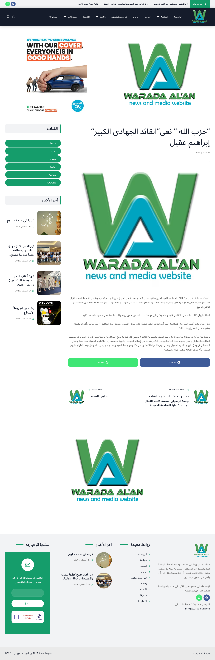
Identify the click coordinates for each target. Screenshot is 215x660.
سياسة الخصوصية (201, 653)
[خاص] (33, 158)
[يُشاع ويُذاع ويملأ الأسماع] (49, 313)
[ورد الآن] (199, 17)
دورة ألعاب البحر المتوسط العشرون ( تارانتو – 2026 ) (21, 280)
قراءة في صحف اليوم (20, 220)
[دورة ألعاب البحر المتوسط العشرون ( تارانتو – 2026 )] (49, 283)
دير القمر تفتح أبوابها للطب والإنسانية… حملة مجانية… (77, 577)
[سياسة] (33, 174)
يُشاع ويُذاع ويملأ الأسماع (23, 310)
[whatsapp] (7, 4)
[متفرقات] (33, 182)
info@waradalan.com (197, 608)
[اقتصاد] (33, 143)
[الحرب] (33, 151)
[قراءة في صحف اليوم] (49, 223)
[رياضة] (33, 166)
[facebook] (13, 4)
